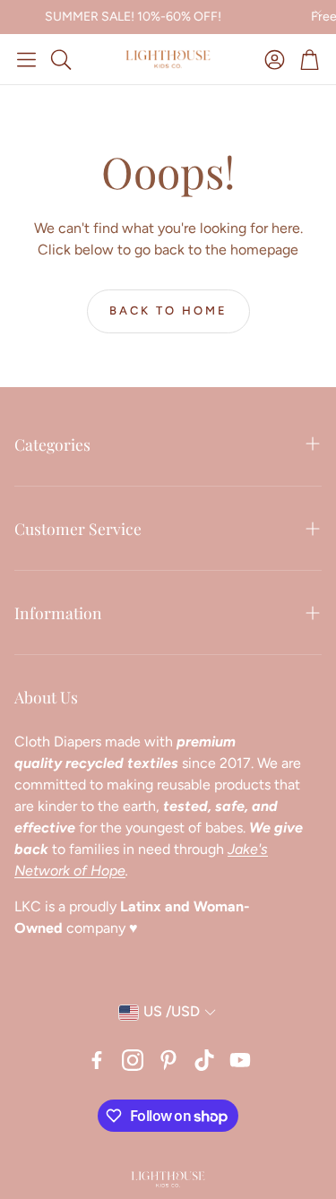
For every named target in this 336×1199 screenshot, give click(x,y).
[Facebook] (97, 1060)
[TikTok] (204, 1060)
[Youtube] (240, 1060)
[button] (26, 59)
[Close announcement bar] (318, 13)
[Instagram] (132, 1060)
